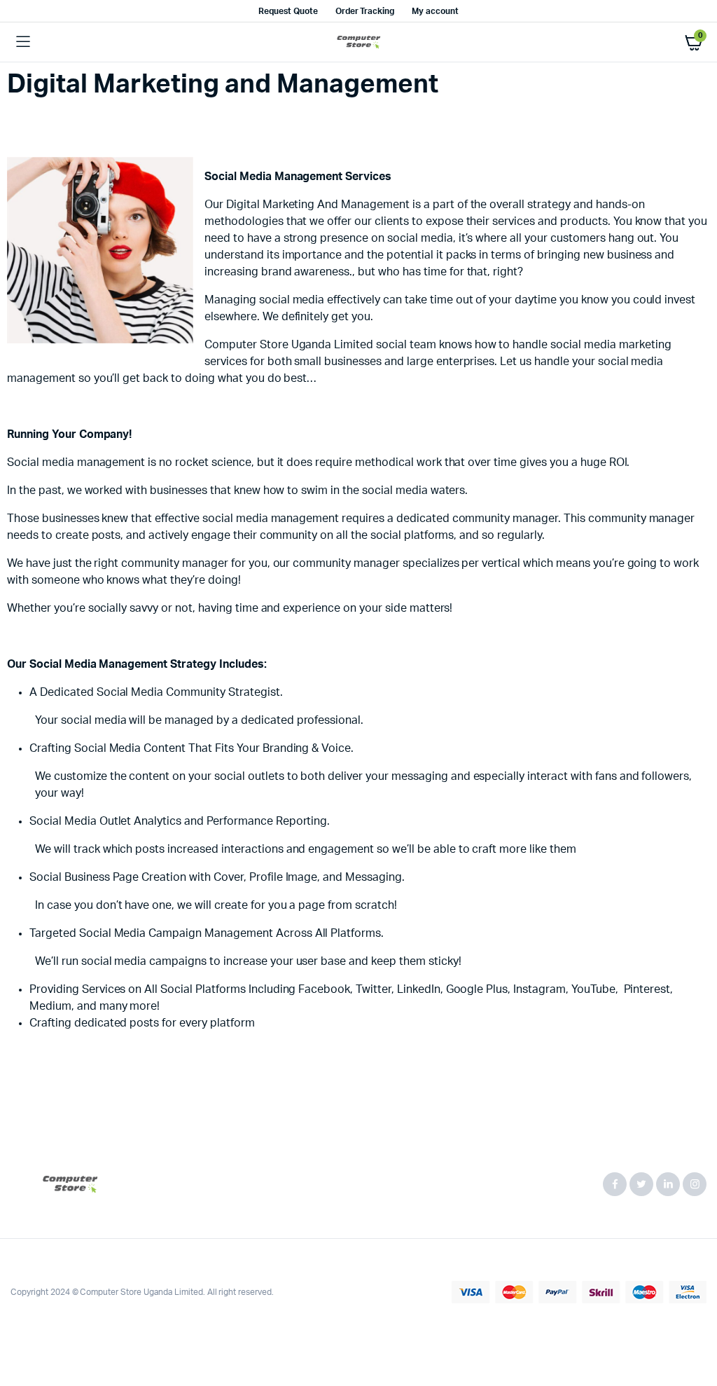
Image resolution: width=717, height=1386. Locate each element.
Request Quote (288, 11)
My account (435, 11)
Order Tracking (365, 11)
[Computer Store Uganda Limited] (359, 42)
